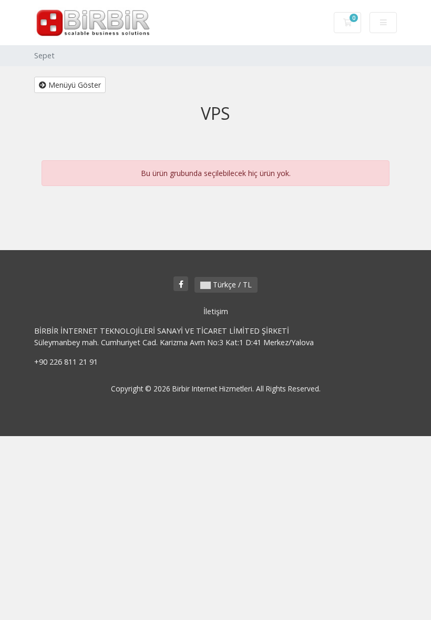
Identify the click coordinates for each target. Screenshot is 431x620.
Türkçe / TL (231, 285)
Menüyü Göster (73, 85)
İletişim (215, 311)
